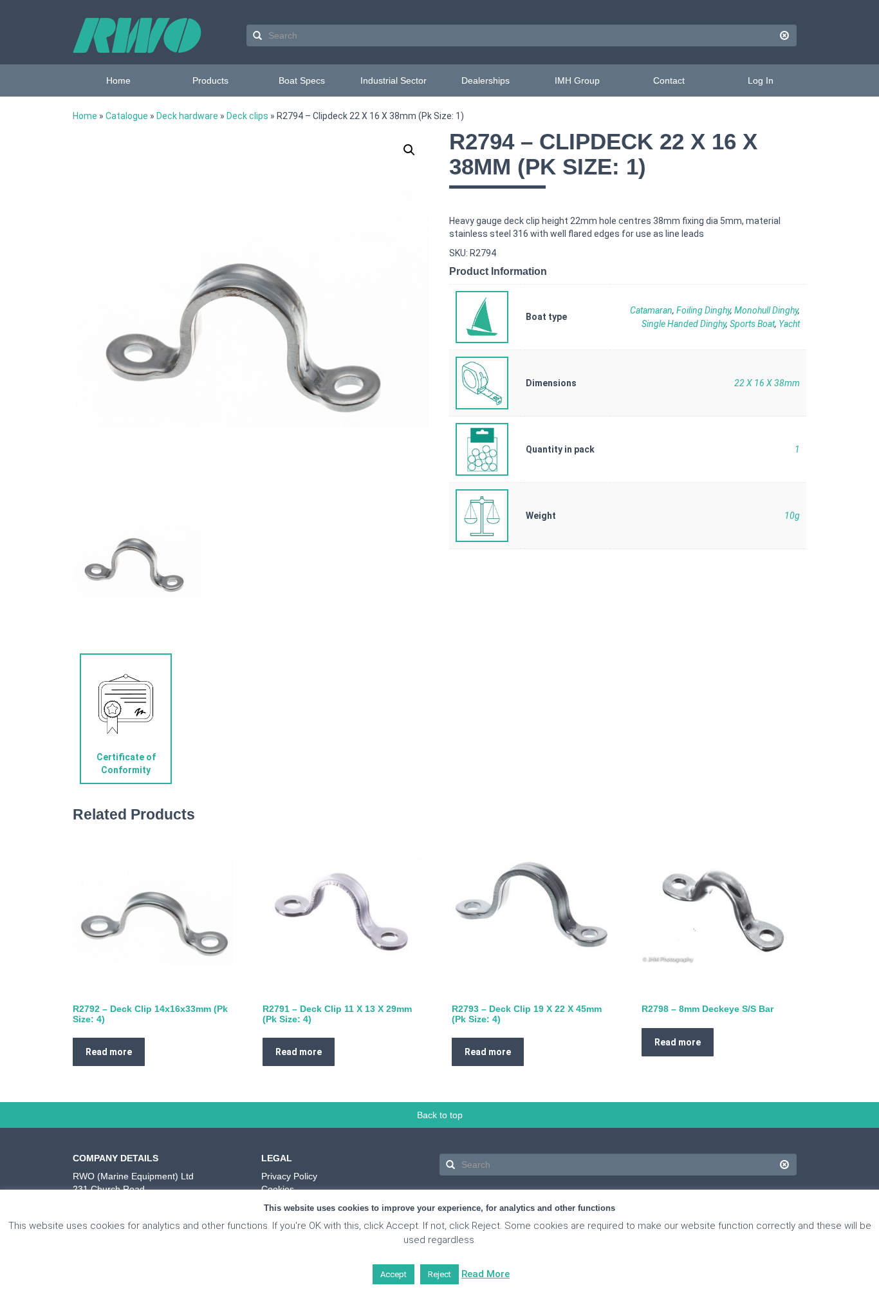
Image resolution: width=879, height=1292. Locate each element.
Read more (109, 1052)
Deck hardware (187, 116)
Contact (669, 80)
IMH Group (577, 80)
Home (118, 80)
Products (210, 80)
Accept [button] (393, 1274)
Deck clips (247, 116)
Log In (760, 80)
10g (792, 515)
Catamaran (651, 310)
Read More (485, 1274)
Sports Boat (752, 324)
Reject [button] (439, 1274)
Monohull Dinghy (766, 310)
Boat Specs (302, 80)
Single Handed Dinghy (684, 324)
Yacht (789, 324)
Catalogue (127, 116)
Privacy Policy (289, 1176)
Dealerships (485, 80)
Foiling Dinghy (703, 310)
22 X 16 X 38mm (767, 383)
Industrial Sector (393, 80)
